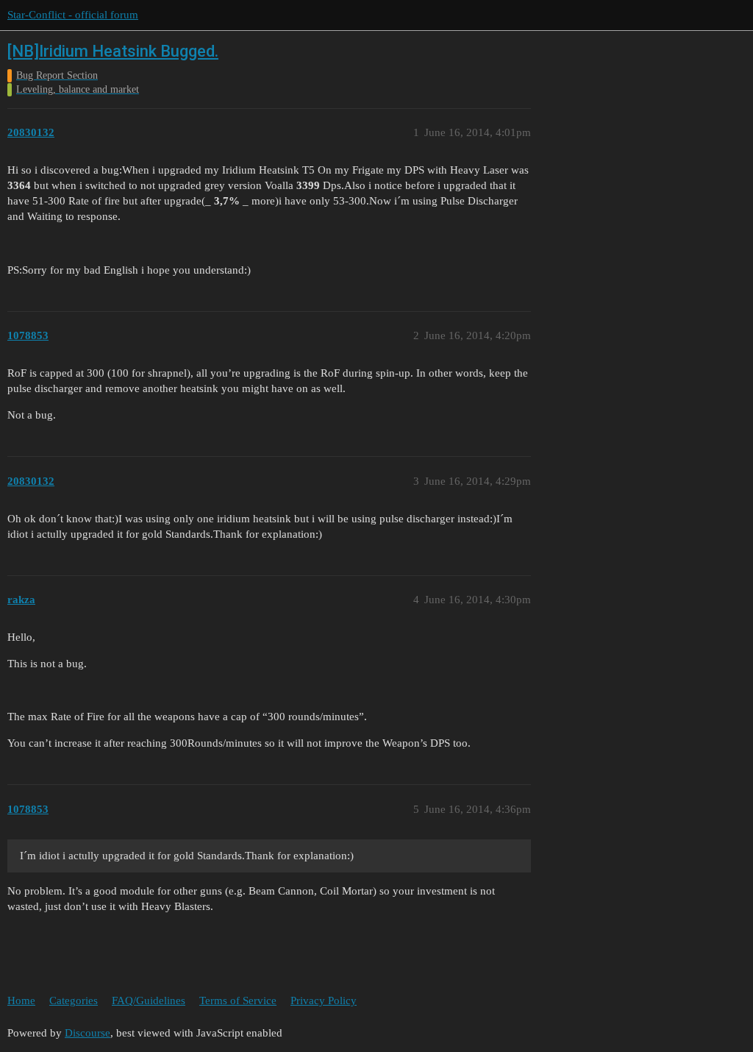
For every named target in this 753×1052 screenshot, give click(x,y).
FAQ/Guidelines (148, 1000)
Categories (73, 1000)
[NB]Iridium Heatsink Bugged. (112, 51)
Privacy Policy (323, 1000)
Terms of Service (237, 1000)
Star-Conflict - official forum (72, 15)
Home (21, 1000)
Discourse (87, 1033)
